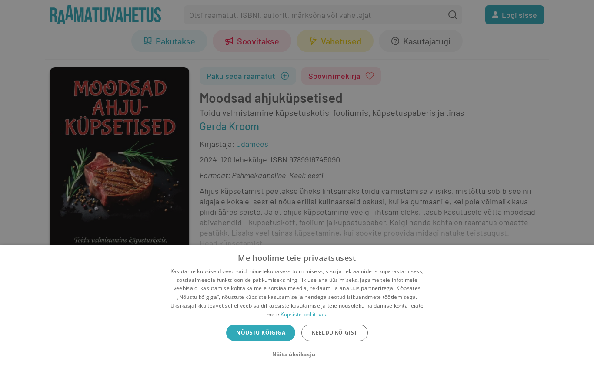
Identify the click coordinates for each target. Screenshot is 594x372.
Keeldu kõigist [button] (334, 332)
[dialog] (297, 308)
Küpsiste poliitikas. (303, 314)
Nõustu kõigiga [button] (260, 332)
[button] (297, 355)
